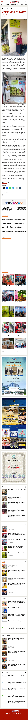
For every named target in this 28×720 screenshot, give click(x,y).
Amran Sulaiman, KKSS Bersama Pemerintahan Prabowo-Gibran (17, 516)
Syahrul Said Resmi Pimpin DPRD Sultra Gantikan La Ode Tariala (15, 591)
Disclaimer (21, 718)
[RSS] (21, 203)
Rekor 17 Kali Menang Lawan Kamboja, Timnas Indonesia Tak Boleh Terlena (17, 676)
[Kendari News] (14, 1)
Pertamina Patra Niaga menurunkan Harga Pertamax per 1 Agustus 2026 (7, 231)
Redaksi (16, 718)
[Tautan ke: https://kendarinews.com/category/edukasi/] (25, 598)
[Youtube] (16, 203)
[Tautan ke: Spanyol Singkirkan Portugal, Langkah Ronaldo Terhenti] (4, 684)
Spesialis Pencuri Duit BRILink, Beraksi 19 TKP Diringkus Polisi (17, 646)
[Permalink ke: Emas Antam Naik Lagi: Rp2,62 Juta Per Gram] (8, 343)
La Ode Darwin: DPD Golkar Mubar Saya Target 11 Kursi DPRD (16, 565)
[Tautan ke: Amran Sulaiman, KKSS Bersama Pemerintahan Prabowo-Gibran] (4, 517)
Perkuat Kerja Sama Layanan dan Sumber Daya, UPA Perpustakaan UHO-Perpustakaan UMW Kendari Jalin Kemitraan (17, 602)
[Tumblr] (11, 203)
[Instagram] (14, 203)
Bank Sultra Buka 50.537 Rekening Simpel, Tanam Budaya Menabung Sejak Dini (20, 351)
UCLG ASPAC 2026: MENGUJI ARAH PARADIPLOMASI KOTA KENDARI (15, 497)
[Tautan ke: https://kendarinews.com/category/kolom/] (25, 487)
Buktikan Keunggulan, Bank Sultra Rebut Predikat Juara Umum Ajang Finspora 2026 (20, 219)
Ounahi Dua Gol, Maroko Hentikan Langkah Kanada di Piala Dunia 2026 (16, 702)
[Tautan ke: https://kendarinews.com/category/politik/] (25, 561)
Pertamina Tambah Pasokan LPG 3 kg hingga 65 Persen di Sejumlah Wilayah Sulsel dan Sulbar (7, 219)
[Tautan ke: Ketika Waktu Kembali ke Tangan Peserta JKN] (4, 491)
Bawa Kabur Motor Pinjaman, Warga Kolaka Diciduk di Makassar (16, 665)
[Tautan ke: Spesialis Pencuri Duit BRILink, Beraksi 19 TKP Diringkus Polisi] (4, 647)
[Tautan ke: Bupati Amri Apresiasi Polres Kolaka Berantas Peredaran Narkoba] (4, 660)
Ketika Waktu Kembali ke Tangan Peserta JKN (17, 489)
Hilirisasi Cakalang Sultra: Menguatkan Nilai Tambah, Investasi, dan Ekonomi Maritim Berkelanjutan (16, 503)
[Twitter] (9, 203)
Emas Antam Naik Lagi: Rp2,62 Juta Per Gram (6, 351)
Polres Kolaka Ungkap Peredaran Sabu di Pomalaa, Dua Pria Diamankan (16, 639)
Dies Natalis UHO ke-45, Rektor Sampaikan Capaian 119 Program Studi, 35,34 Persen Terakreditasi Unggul (16, 615)
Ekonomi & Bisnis (4, 16)
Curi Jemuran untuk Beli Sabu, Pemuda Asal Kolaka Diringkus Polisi (16, 652)
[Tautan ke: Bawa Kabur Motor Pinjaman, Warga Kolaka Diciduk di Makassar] (4, 666)
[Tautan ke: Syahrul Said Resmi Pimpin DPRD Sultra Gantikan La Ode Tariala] (4, 592)
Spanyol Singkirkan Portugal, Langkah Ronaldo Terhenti (17, 683)
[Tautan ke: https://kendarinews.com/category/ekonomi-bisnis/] (25, 524)
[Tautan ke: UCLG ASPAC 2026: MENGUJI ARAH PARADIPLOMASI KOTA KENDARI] (4, 498)
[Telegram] (19, 203)
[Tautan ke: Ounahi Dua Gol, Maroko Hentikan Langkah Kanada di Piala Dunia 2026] (4, 703)
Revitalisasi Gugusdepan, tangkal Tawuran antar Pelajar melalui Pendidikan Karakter (16, 510)
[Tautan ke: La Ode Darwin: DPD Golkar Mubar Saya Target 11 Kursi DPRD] (4, 566)
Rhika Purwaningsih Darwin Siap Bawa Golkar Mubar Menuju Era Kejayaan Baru (16, 571)
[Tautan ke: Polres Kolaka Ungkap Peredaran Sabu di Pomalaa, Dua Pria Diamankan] (4, 640)
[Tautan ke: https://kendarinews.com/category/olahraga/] (25, 673)
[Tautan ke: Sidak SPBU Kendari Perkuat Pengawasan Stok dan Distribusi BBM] (4, 542)
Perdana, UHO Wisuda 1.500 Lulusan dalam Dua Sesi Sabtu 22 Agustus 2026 (16, 608)
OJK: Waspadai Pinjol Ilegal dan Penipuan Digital (20, 227)
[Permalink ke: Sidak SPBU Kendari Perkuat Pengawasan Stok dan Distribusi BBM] (8, 295)
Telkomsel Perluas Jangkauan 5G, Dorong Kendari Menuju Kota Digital (20, 231)
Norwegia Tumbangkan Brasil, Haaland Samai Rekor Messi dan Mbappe (16, 689)
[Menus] (2, 1)
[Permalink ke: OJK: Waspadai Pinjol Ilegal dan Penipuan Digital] (20, 311)
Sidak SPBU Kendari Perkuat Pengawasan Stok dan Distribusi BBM (7, 223)
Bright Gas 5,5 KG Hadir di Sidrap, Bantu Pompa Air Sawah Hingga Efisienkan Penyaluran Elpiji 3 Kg (19, 223)
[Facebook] (6, 203)
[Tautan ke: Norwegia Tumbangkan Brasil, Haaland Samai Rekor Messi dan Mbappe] (4, 690)
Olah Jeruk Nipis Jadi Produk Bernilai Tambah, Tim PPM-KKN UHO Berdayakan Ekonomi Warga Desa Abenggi (16, 628)
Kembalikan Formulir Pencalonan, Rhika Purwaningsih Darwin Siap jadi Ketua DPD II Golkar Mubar (16, 578)
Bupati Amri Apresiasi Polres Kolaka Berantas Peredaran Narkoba (16, 659)
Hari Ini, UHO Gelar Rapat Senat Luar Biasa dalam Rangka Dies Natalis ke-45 (16, 621)
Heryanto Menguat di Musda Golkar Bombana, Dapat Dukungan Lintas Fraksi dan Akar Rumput (17, 584)
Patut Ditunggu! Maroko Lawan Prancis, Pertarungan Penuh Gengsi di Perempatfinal (16, 696)
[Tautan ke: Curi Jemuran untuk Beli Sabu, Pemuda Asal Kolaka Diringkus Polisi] (4, 653)
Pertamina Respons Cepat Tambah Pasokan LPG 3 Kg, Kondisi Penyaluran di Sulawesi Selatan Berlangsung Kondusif (7, 227)
